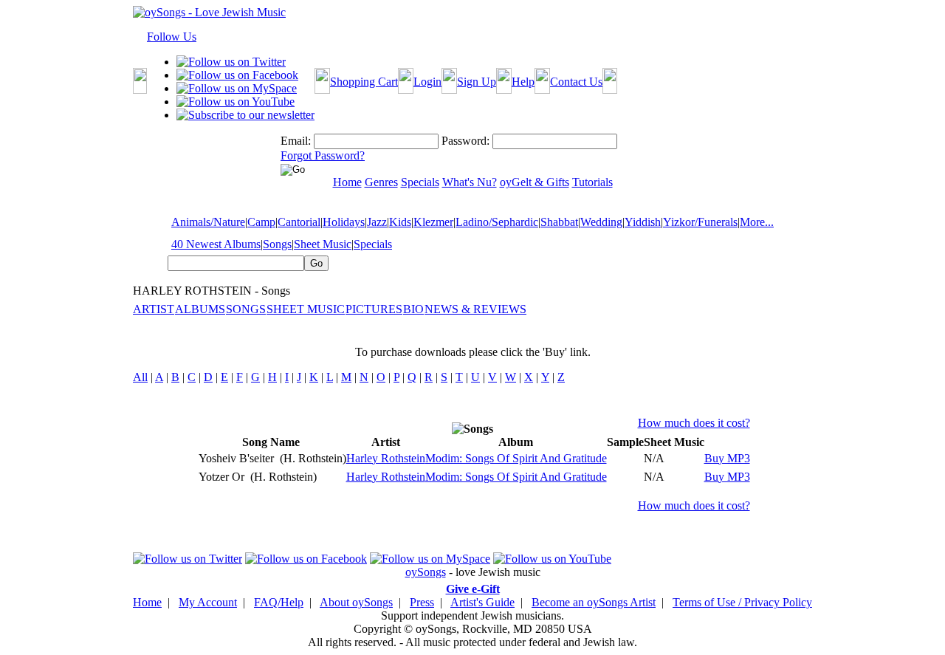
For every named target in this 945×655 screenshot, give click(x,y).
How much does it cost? (694, 422)
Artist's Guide (482, 602)
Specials (373, 244)
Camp (261, 222)
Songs (277, 244)
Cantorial (299, 222)
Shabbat (559, 222)
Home (147, 602)
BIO (413, 309)
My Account (208, 602)
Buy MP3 (727, 458)
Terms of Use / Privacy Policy (742, 602)
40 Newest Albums (216, 244)
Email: (296, 140)
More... (757, 222)
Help (523, 81)
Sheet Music (322, 244)
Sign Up (476, 81)
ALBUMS (200, 309)
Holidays (344, 222)
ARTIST (153, 309)
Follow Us (171, 36)
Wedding (601, 222)
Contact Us (576, 81)
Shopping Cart (364, 81)
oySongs (425, 572)
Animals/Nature (208, 222)
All (140, 377)
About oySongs (356, 602)
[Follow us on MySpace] (236, 88)
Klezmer (433, 222)
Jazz (377, 222)
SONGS (246, 309)
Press (422, 602)
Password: (465, 140)
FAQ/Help (278, 602)
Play (616, 458)
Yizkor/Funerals (700, 222)
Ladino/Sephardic (497, 222)
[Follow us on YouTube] (235, 101)
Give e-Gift (473, 589)
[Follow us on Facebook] (237, 75)
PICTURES (374, 309)
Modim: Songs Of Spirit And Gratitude (516, 458)
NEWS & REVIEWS (475, 309)
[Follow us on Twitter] (231, 61)
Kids (400, 222)
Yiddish (643, 222)
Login (427, 81)
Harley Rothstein (385, 458)
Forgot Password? (323, 155)
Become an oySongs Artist (594, 602)
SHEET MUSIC (306, 309)
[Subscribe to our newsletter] (245, 115)
